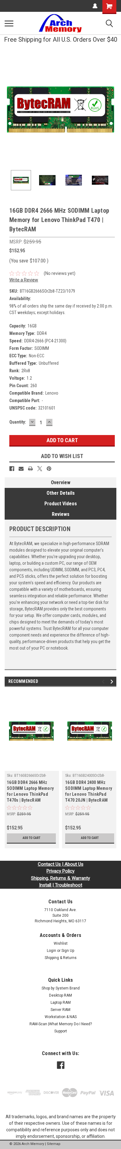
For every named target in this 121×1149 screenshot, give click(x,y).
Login (51, 950)
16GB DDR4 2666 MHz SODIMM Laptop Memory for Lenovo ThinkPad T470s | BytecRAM (30, 791)
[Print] (30, 468)
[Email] (21, 468)
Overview (60, 482)
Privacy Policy (60, 871)
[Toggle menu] (9, 23)
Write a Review (23, 279)
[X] (39, 468)
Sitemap (53, 1144)
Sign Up (67, 950)
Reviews (60, 514)
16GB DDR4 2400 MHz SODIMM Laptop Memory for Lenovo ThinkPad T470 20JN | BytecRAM (88, 791)
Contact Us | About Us (60, 864)
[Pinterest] (49, 468)
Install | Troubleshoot (60, 885)
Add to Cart (31, 838)
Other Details (61, 493)
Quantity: (17, 421)
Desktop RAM (60, 995)
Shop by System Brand (61, 988)
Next (111, 109)
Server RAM (60, 1010)
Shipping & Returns (61, 958)
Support (60, 1031)
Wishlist (61, 943)
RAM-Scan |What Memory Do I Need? (60, 1024)
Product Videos (60, 504)
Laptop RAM (61, 1002)
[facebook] (61, 1065)
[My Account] (94, 5)
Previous (9, 109)
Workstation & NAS (61, 1017)
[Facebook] (11, 468)
